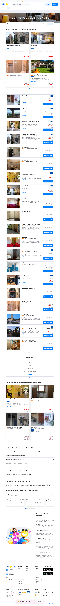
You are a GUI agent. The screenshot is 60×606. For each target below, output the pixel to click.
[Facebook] (44, 592)
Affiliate (19, 577)
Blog (19, 568)
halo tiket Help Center (37, 569)
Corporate (20, 575)
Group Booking (37, 571)
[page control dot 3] (27, 508)
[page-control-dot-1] (29, 88)
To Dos (27, 575)
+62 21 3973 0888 (12, 582)
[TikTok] (46, 595)
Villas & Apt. (28, 572)
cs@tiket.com (11, 574)
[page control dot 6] (29, 508)
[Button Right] (53, 494)
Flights (27, 568)
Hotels (27, 570)
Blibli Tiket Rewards (41, 1)
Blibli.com (20, 583)
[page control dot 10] (32, 508)
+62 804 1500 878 (12, 579)
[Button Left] (50, 494)
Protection (20, 581)
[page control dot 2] (26, 508)
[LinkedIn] (49, 592)
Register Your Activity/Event (37, 582)
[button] (50, 29)
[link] (48, 4)
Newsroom (20, 570)
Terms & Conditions (37, 577)
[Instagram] (44, 595)
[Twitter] (46, 592)
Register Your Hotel (38, 579)
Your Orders (49, 1)
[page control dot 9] (31, 508)
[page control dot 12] (33, 508)
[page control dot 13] (34, 508)
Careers (19, 572)
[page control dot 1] (29, 377)
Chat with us (11, 570)
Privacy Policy (37, 574)
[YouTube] (52, 592)
